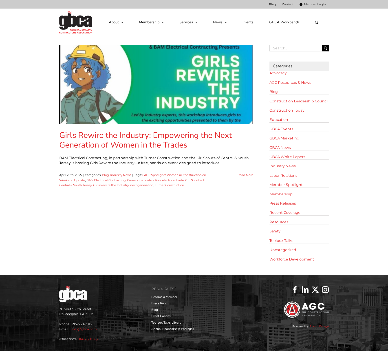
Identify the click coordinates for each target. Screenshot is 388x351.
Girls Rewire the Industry (111, 185)
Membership (281, 194)
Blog (105, 175)
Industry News (120, 175)
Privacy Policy (88, 339)
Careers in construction (144, 180)
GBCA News (280, 148)
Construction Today (286, 110)
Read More (245, 175)
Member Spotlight (286, 185)
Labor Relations (283, 175)
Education (278, 119)
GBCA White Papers (287, 157)
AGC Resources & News (290, 82)
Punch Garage (319, 326)
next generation (142, 185)
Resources (278, 222)
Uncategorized (282, 250)
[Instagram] (325, 289)
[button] (316, 22)
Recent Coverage (284, 212)
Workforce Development (291, 259)
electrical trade (173, 180)
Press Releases (282, 203)
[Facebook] (295, 289)
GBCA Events (281, 129)
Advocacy (278, 73)
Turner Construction (169, 185)
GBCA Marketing (284, 138)
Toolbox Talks (281, 240)
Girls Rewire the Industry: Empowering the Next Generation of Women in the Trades (145, 140)
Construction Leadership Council (298, 101)
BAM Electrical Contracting (106, 180)
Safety (274, 231)
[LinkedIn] (305, 289)
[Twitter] (315, 289)
